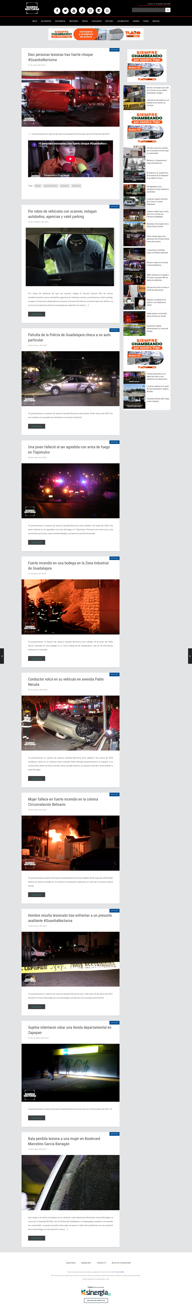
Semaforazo (76, 186)
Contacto (101, 1263)
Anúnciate (86, 1263)
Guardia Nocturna (50, 186)
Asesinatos (60, 21)
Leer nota (36, 314)
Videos (85, 21)
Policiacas (97, 21)
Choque (38, 186)
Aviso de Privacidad (121, 1263)
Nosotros (71, 1263)
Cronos (136, 21)
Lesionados (64, 186)
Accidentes (46, 21)
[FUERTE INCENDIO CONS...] (190, 656)
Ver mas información (96, 1300)
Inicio (35, 21)
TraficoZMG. (120, 1272)
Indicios (156, 21)
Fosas (146, 21)
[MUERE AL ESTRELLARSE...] (2, 656)
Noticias (109, 21)
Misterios (73, 21)
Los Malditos (123, 21)
